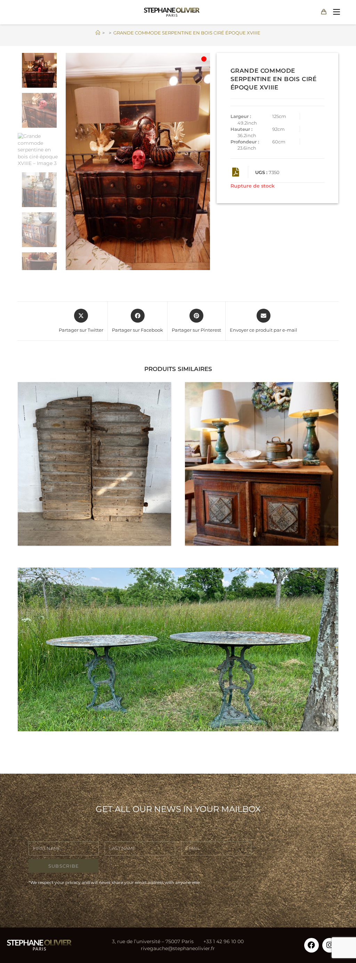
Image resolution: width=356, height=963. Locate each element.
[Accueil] (98, 32)
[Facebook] (311, 945)
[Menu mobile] (335, 12)
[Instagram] (329, 945)
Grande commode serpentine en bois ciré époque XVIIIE (186, 32)
